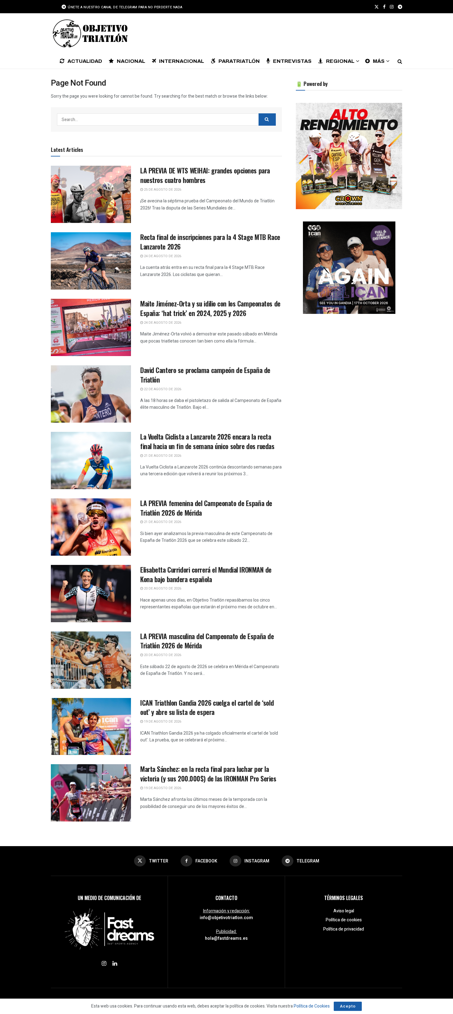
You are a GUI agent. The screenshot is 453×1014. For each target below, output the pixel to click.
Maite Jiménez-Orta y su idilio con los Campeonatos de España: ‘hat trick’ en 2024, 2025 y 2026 (210, 308)
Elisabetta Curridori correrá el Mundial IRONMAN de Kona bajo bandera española (205, 574)
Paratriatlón (239, 61)
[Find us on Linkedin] (114, 963)
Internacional (181, 61)
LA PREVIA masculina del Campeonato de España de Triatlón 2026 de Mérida (207, 641)
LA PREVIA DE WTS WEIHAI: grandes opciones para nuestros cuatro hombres (205, 175)
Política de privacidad (343, 929)
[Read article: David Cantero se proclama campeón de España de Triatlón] (91, 394)
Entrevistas (292, 61)
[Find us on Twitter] (376, 7)
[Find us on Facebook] (384, 7)
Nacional (131, 61)
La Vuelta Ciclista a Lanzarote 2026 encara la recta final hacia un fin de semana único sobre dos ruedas (207, 441)
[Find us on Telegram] (400, 7)
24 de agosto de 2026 (162, 256)
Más (379, 61)
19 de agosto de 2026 (162, 721)
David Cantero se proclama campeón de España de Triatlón (205, 374)
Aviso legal (343, 911)
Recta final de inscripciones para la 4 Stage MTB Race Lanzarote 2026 (210, 241)
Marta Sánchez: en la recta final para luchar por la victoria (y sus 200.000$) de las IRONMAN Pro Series (208, 773)
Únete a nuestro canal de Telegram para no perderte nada (124, 7)
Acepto (348, 1006)
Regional (340, 61)
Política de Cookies (312, 1006)
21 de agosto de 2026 (162, 455)
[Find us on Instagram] (392, 7)
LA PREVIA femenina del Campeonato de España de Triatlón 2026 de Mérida (206, 507)
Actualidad (84, 61)
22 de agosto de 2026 (162, 389)
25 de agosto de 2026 (162, 189)
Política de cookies (344, 920)
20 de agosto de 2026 (162, 588)
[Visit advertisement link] (349, 156)
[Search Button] (400, 61)
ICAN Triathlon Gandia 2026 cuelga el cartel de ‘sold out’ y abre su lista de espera (207, 707)
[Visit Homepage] (89, 33)
